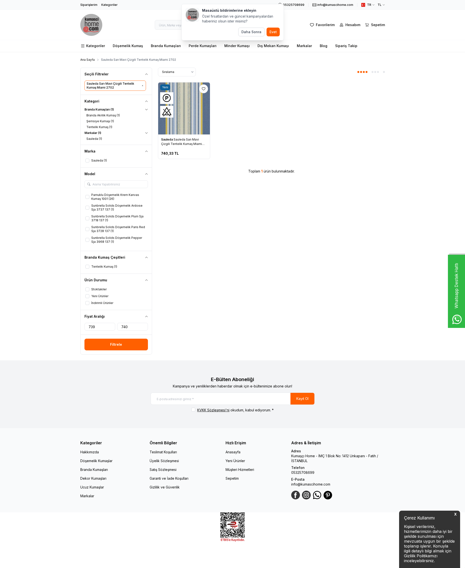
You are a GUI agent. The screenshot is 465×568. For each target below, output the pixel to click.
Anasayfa (233, 452)
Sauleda (167, 139)
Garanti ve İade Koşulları (169, 478)
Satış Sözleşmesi (163, 469)
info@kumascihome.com (310, 484)
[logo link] (91, 25)
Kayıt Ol (302, 398)
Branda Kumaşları (166, 46)
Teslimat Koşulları (163, 452)
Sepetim (232, 478)
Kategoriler (109, 5)
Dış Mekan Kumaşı (273, 46)
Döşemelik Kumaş (128, 46)
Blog (323, 46)
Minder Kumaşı (237, 46)
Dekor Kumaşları (93, 478)
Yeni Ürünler (235, 461)
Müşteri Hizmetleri (240, 469)
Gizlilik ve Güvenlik (165, 487)
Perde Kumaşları (203, 46)
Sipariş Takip (346, 46)
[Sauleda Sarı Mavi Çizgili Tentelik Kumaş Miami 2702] (184, 108)
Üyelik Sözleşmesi (164, 461)
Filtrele (116, 344)
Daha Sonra (251, 32)
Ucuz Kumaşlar (92, 487)
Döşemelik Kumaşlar (96, 461)
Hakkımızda (89, 452)
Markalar (304, 46)
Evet (273, 32)
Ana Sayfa (87, 59)
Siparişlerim (88, 5)
